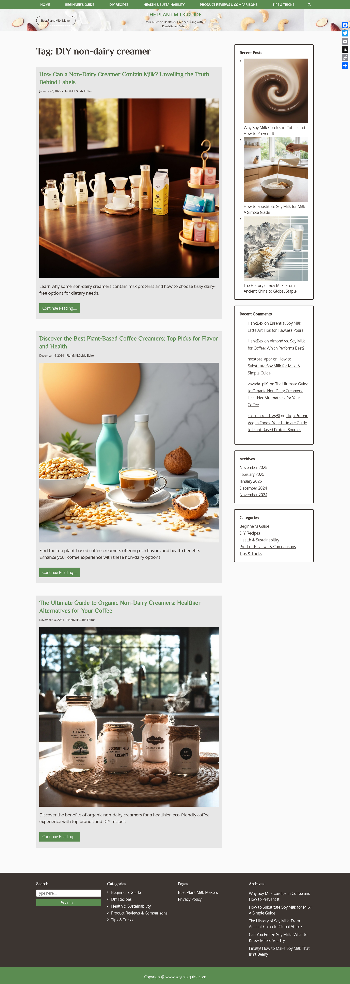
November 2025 (253, 467)
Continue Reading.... (59, 308)
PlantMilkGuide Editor (78, 91)
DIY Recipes (118, 5)
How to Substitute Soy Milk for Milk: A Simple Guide (274, 365)
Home (45, 5)
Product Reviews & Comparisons (228, 5)
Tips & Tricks (283, 5)
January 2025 (251, 481)
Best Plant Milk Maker (56, 20)
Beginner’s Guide (79, 5)
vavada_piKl (258, 383)
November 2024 (253, 494)
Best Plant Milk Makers (198, 892)
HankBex (255, 323)
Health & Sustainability (164, 5)
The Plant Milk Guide (174, 14)
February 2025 (252, 474)
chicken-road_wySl (264, 415)
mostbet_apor (260, 359)
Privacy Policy (190, 899)
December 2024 (253, 488)
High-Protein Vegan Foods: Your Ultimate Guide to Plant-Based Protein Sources (278, 422)
